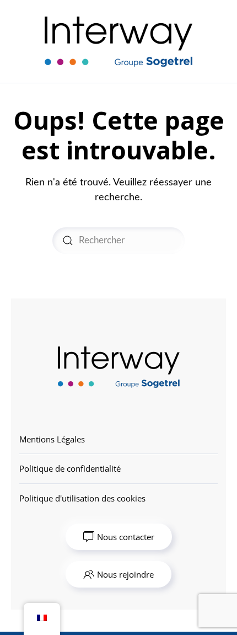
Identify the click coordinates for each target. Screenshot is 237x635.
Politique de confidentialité (70, 468)
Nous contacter (125, 536)
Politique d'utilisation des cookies (82, 498)
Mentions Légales (52, 439)
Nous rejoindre (125, 574)
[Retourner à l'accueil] (118, 41)
